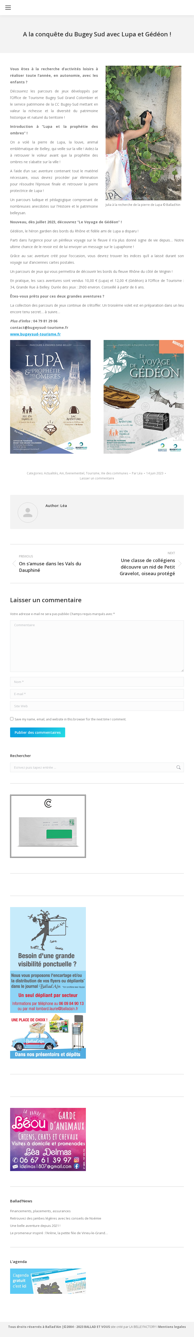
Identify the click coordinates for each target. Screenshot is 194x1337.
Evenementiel (74, 473)
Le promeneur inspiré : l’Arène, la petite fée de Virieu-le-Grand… (59, 1233)
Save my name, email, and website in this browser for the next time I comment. (70, 719)
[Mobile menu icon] (8, 8)
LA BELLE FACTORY (142, 1327)
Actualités (51, 473)
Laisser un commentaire (97, 478)
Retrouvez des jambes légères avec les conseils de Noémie (55, 1218)
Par (137, 473)
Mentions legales (172, 1327)
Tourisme (93, 473)
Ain (61, 473)
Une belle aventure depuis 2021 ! (35, 1225)
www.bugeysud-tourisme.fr (35, 334)
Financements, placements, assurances (40, 1211)
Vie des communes (114, 473)
